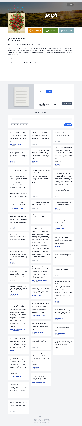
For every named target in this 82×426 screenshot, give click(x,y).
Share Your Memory (67, 103)
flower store (43, 69)
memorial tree (23, 69)
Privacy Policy (37, 420)
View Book (42, 91)
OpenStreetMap (42, 422)
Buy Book (49, 91)
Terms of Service (44, 420)
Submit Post (68, 124)
